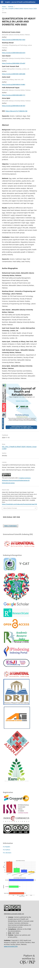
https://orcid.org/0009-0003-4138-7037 (13, 105)
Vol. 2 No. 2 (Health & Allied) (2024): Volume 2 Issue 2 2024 (19, 8)
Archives (10, 6)
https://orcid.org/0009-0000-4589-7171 (13, 95)
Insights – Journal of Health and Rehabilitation (20, 2)
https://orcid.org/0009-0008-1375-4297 (13, 63)
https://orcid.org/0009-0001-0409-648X (13, 74)
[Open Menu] (2, 2)
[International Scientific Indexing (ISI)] (19, 547)
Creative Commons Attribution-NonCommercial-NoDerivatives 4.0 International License (16, 480)
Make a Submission (10, 526)
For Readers (6, 847)
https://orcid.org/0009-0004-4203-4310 (13, 53)
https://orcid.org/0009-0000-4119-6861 (13, 84)
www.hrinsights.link (10, 946)
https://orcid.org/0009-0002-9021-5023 (13, 39)
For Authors (6, 850)
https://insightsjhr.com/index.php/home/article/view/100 (19, 504)
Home (4, 6)
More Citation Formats (10, 508)
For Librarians (7, 853)
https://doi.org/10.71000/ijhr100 (16, 111)
